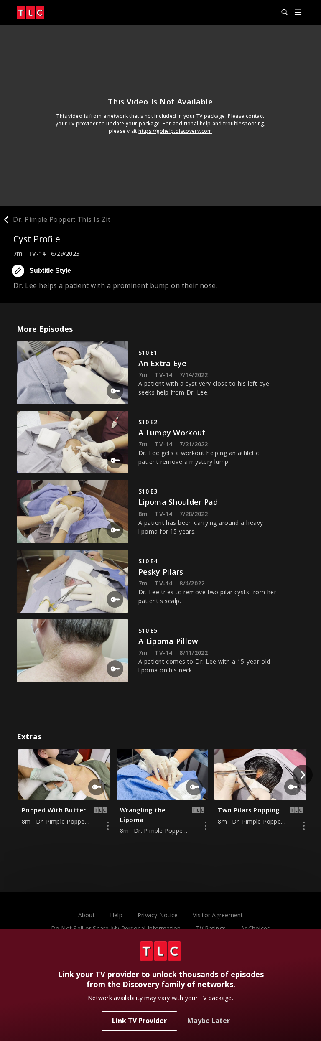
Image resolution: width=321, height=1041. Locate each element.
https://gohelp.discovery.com (175, 131)
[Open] (298, 13)
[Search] (281, 12)
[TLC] (30, 12)
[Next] (303, 775)
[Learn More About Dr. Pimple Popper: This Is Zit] (108, 826)
